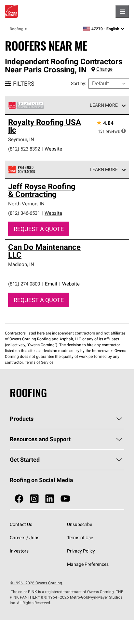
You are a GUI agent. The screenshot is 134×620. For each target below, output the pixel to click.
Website (53, 149)
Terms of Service (39, 362)
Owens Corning (11, 11)
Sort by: (78, 83)
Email (51, 284)
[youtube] (65, 498)
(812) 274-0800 (24, 284)
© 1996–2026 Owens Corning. (36, 582)
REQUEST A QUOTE (39, 229)
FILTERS (23, 83)
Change (104, 69)
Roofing (16, 28)
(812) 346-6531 (24, 213)
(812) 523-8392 (24, 149)
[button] (123, 130)
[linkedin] (49, 498)
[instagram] (34, 498)
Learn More (104, 105)
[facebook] (19, 498)
